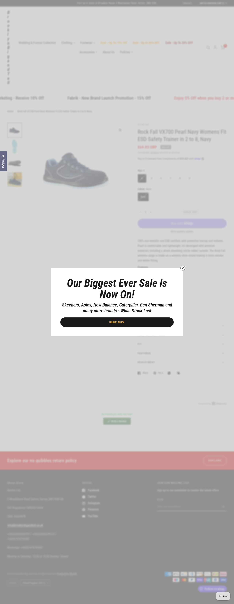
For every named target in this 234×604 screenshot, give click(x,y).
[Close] (182, 268)
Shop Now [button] (117, 321)
